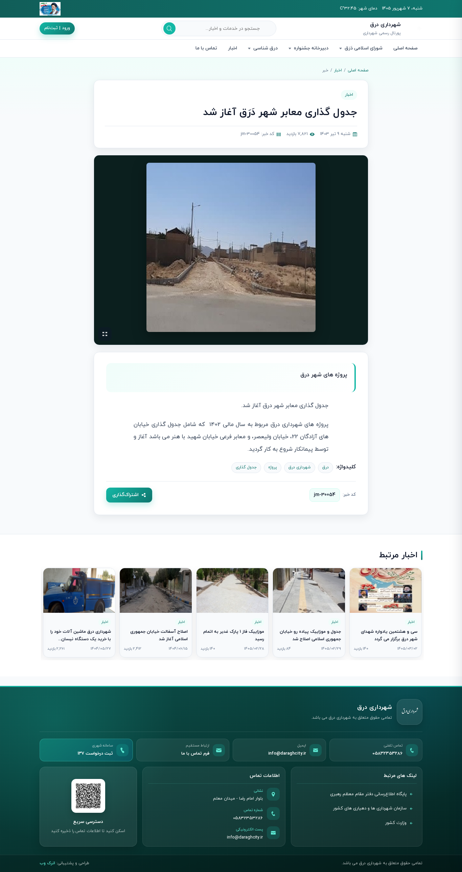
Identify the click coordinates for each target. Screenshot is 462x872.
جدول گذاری (246, 467)
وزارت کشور (396, 823)
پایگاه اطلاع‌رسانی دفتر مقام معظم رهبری (368, 794)
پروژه (272, 467)
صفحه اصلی (405, 48)
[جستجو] (169, 28)
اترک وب (47, 863)
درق (325, 467)
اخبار (232, 48)
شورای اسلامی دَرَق (364, 48)
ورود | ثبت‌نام (57, 28)
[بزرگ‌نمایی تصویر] (231, 247)
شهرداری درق (299, 467)
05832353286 (248, 818)
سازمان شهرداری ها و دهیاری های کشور (370, 808)
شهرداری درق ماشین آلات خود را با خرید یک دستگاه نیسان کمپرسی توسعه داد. (80, 639)
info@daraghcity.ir (245, 837)
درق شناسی (265, 48)
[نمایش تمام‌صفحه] (105, 334)
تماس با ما (206, 48)
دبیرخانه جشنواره (311, 48)
